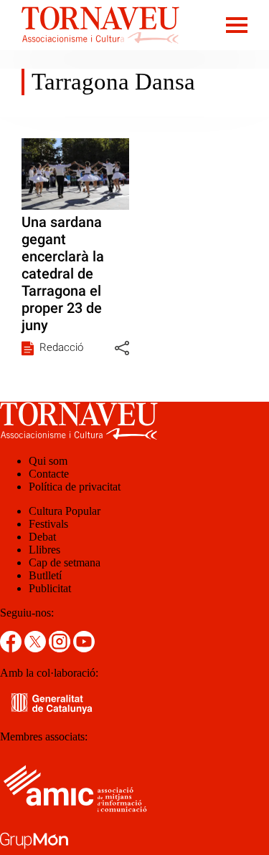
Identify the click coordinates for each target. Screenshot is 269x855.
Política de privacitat (75, 486)
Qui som (48, 461)
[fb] (12, 648)
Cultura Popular (64, 511)
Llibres (44, 550)
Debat (42, 537)
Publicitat (50, 588)
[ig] (61, 648)
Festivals (48, 524)
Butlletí (45, 575)
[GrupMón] (34, 848)
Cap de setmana (64, 562)
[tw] (36, 648)
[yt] (84, 648)
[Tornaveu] (89, 46)
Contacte (49, 474)
